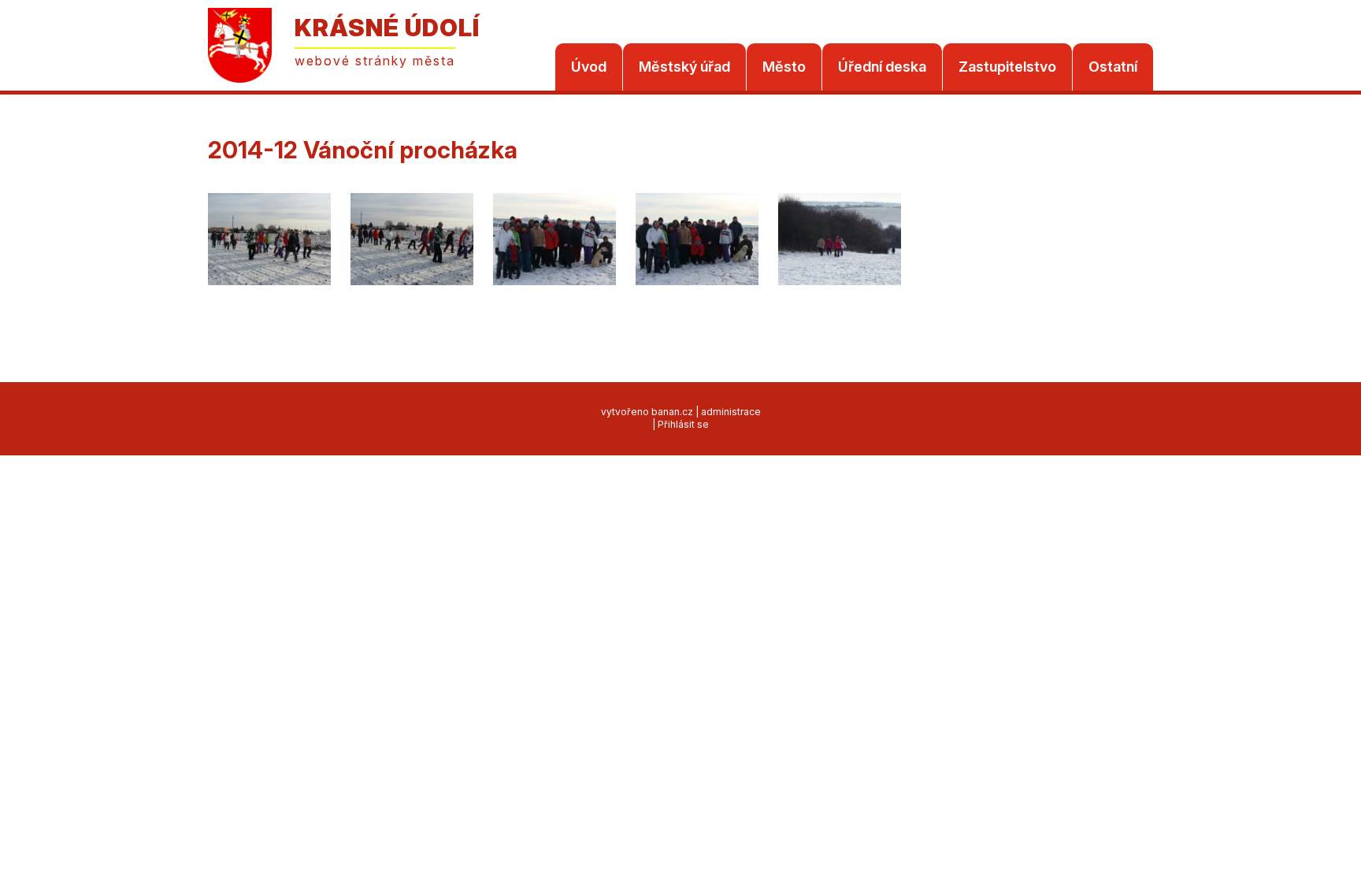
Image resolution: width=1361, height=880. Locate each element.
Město (784, 66)
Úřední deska (882, 66)
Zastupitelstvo (1007, 66)
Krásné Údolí (387, 27)
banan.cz (672, 412)
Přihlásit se (683, 424)
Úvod (588, 66)
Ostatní (1112, 66)
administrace (731, 412)
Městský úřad (684, 66)
